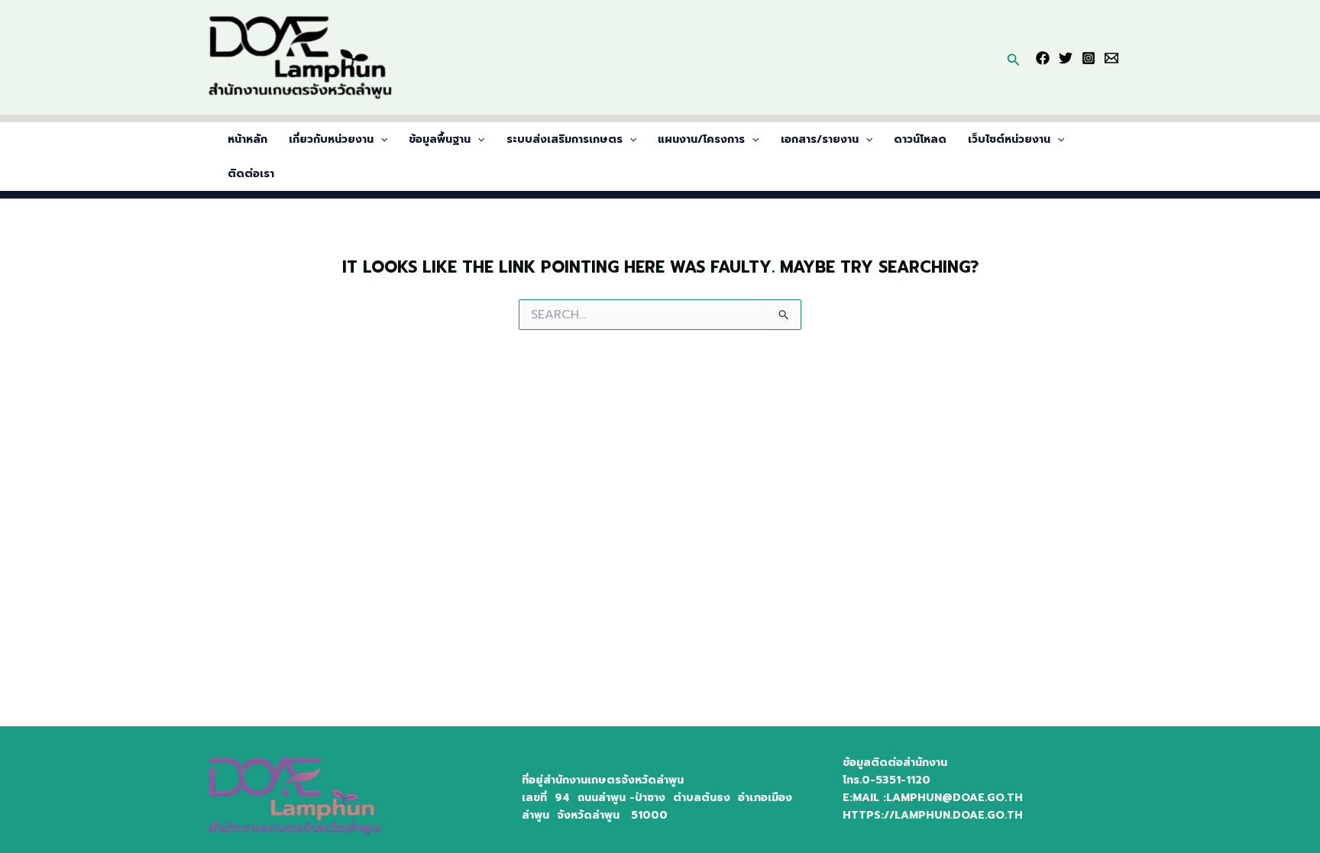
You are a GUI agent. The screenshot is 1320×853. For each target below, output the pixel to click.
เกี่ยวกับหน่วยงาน (331, 139)
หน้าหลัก (247, 139)
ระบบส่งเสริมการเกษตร (564, 139)
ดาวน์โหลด (920, 139)
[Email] (1111, 58)
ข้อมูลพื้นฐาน (440, 139)
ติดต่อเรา (251, 174)
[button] (1014, 57)
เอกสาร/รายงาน (820, 139)
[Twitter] (1065, 58)
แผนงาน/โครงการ (701, 139)
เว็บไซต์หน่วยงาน (1009, 139)
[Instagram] (1088, 58)
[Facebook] (1043, 58)
